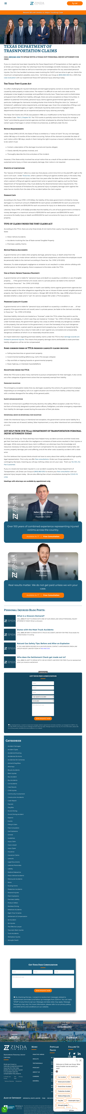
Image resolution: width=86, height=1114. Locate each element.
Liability (10, 869)
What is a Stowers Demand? (31, 616)
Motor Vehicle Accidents (16, 875)
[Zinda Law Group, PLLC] (37, 3)
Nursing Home (13, 886)
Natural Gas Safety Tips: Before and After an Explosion (43, 643)
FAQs (43, 1098)
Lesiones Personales (14, 865)
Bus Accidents (12, 780)
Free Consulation (13, 828)
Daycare (10, 804)
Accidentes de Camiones (16, 760)
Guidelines (11, 838)
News (10, 882)
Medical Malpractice (14, 872)
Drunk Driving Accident (16, 814)
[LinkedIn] (79, 1054)
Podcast (36, 1067)
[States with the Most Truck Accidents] (10, 635)
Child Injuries (12, 790)
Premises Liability (13, 899)
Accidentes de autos (15, 756)
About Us (36, 1072)
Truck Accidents (13, 933)
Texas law (26, 176)
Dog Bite (11, 807)
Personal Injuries (13, 892)
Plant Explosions (13, 896)
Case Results (12, 787)
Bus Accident (12, 777)
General (10, 835)
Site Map (15, 1077)
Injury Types (12, 848)
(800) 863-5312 (64, 75)
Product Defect (13, 903)
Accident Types (13, 749)
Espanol (10, 817)
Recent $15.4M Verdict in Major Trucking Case (43, 12)
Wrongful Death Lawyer (31, 1098)
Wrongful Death (13, 940)
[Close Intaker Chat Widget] (80, 1060)
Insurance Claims (13, 855)
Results (36, 1059)
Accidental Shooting (14, 753)
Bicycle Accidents (14, 770)
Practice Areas (38, 1054)
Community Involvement (16, 794)
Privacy (21, 1076)
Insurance (11, 852)
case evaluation (10, 78)
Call (75, 3)
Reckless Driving (13, 906)
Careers (36, 1076)
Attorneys (11, 766)
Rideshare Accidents (15, 909)
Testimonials (38, 1063)
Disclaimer (19, 1081)
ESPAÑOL (36, 1081)
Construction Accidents (16, 797)
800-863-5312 (45, 648)
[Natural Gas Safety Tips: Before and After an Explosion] (10, 648)
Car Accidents (12, 783)
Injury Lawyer (12, 845)
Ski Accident (12, 920)
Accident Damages (14, 746)
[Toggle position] (77, 1060)
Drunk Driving (12, 811)
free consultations (42, 459)
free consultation (63, 471)
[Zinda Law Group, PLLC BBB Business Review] (13, 1107)
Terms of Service (9, 1081)
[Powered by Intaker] (71, 1110)
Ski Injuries (11, 923)
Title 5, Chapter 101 (24, 117)
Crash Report (12, 800)
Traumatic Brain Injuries (16, 930)
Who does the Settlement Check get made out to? (41, 657)
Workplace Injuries (14, 937)
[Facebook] (69, 1054)
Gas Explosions (13, 831)
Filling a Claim (12, 824)
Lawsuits (11, 858)
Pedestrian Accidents (15, 889)
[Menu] (5, 3)
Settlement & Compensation (17, 916)
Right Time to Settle (14, 913)
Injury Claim (12, 841)
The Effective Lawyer (15, 926)
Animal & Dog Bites (14, 763)
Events (10, 821)
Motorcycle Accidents (15, 879)
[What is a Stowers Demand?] (10, 621)
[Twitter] (74, 1054)
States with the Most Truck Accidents (35, 630)
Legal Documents (14, 862)
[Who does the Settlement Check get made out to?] (10, 662)
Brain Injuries (12, 773)
